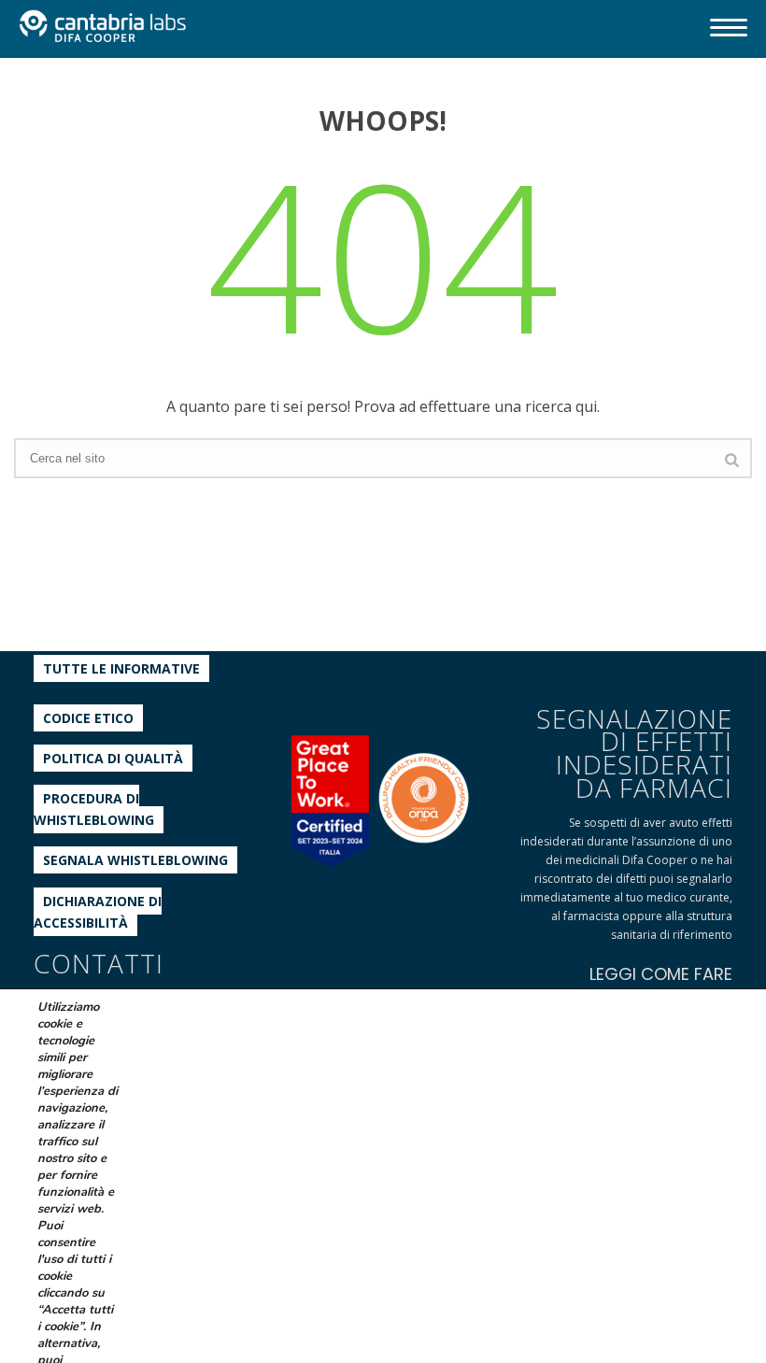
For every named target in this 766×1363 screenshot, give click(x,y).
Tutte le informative (121, 668)
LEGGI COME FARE (660, 974)
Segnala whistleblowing (135, 860)
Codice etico (88, 718)
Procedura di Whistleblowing (94, 809)
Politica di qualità (113, 758)
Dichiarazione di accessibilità (98, 911)
